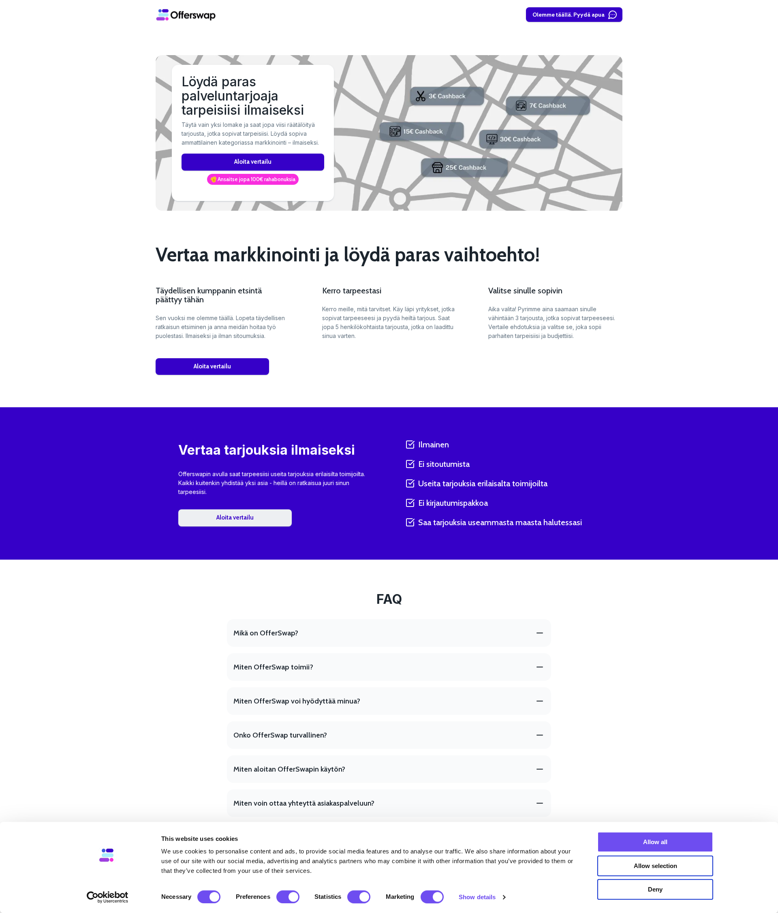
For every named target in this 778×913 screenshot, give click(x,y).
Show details (477, 897)
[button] (253, 179)
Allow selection (655, 865)
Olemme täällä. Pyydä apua (568, 14)
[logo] (186, 14)
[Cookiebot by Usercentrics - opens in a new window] (107, 897)
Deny (655, 889)
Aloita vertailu (252, 161)
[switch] (287, 896)
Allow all (655, 841)
